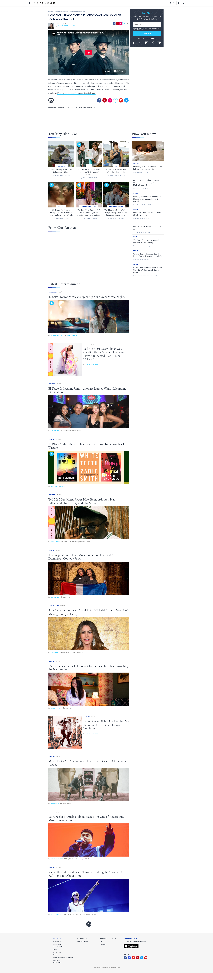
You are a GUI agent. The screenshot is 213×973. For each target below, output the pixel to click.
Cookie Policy (57, 963)
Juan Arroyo (55, 541)
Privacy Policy (151, 28)
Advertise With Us (58, 947)
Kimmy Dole (55, 652)
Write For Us (57, 941)
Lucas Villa (55, 803)
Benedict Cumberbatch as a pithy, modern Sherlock (96, 80)
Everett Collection (71, 335)
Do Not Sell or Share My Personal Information (63, 959)
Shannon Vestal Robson (66, 26)
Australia (102, 944)
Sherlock (52, 107)
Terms (145, 28)
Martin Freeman (85, 107)
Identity (87, 344)
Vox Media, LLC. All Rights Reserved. (109, 967)
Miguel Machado (92, 365)
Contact (55, 955)
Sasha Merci (55, 431)
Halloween (53, 292)
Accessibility (57, 944)
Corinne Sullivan (57, 335)
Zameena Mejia (56, 708)
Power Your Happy (82, 941)
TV (95, 107)
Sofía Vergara (54, 605)
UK (101, 941)
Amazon (62, 486)
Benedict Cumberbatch (67, 107)
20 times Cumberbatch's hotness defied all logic (76, 93)
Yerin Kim (54, 486)
